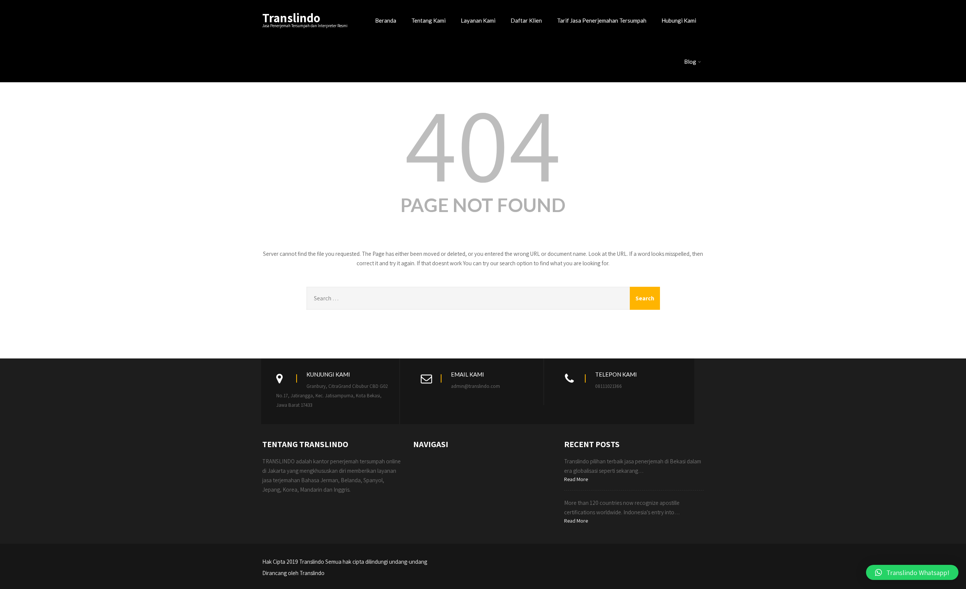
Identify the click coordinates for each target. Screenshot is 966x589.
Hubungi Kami (678, 20)
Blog (690, 61)
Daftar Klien (526, 20)
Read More (576, 479)
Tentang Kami (428, 20)
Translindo (291, 17)
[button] (912, 572)
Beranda (385, 20)
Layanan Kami (478, 20)
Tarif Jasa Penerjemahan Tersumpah (601, 20)
